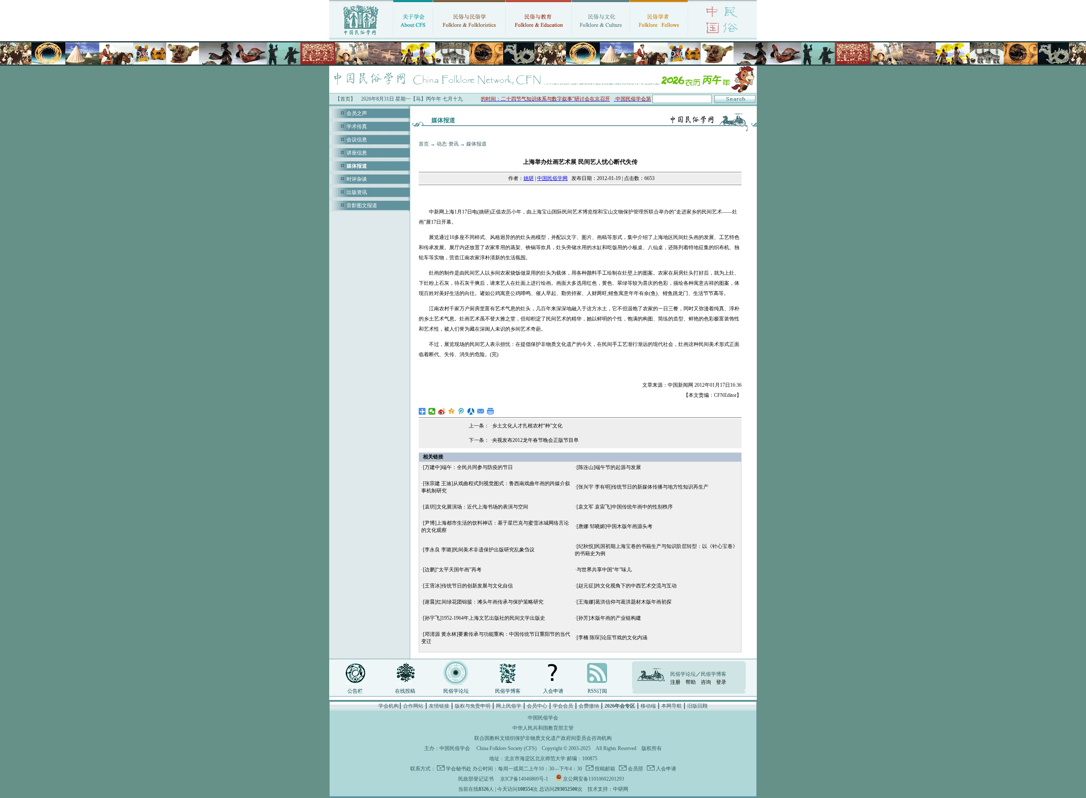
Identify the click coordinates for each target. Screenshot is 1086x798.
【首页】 (345, 99)
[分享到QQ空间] (451, 411)
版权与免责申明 (472, 706)
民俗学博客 (508, 691)
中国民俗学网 (552, 178)
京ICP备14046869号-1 (524, 779)
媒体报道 (476, 144)
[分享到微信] (432, 411)
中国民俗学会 (454, 748)
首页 (424, 144)
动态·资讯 (448, 144)
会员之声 (357, 113)
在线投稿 (405, 691)
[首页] (361, 36)
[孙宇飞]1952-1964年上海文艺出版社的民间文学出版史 (484, 618)
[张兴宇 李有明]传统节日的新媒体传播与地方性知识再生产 (642, 487)
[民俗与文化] (601, 36)
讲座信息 (357, 153)
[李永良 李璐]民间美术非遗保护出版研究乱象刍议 (479, 550)
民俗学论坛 (456, 691)
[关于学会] (413, 36)
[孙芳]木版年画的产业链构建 (609, 618)
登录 (721, 682)
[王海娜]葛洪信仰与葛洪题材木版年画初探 (624, 602)
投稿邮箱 (604, 769)
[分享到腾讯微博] (461, 411)
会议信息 (357, 140)
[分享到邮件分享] (480, 411)
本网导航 (671, 706)
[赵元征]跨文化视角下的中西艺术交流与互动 (627, 586)
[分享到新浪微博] (441, 411)
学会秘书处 (458, 769)
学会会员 (563, 706)
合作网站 (413, 706)
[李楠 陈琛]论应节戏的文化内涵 (612, 638)
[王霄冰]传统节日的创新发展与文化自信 (468, 586)
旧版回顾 (697, 706)
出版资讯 (357, 192)
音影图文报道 (362, 205)
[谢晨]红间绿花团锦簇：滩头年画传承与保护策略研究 (483, 602)
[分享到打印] (490, 411)
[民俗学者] (659, 36)
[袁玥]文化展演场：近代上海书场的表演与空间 (475, 507)
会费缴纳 (589, 706)
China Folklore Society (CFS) (506, 748)
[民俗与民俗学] (469, 36)
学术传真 (357, 126)
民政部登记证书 (476, 779)
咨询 (706, 682)
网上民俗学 (508, 706)
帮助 (691, 682)
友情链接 (439, 706)
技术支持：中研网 (608, 789)
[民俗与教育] (538, 36)
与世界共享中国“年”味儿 (604, 570)
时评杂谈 (357, 179)
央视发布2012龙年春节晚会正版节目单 (535, 440)
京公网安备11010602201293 (593, 779)
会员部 (635, 769)
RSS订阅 (597, 691)
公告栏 (355, 691)
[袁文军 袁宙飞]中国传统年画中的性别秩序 (625, 507)
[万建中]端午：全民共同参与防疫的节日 (468, 467)
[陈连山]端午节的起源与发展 (609, 467)
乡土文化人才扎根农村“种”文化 (527, 426)
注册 (675, 682)
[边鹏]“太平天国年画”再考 (452, 570)
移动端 (648, 706)
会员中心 (537, 706)
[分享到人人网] (471, 411)
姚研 (528, 178)
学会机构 (388, 706)
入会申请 (553, 691)
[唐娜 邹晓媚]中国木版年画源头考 (614, 526)
